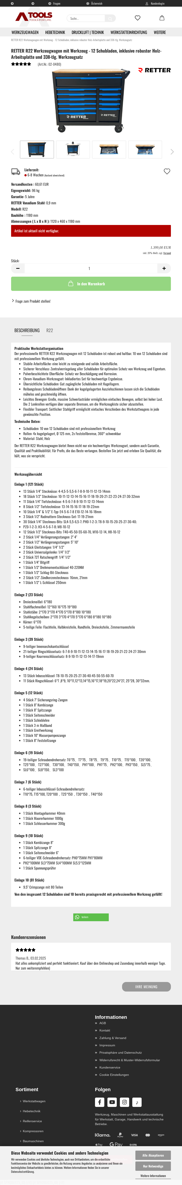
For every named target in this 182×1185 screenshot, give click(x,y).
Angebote (13, 8)
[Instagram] (124, 1102)
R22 (49, 330)
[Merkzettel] (137, 18)
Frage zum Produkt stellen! (33, 301)
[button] (162, 18)
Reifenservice (32, 1121)
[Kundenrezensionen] (21, 64)
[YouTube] (112, 1102)
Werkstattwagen (34, 1101)
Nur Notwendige (153, 1166)
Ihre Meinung (146, 986)
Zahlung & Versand (112, 1038)
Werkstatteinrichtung (129, 32)
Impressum (107, 1045)
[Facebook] (99, 1102)
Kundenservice (34, 8)
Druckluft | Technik (88, 32)
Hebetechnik (55, 32)
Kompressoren (33, 1131)
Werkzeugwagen (25, 32)
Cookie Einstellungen (114, 1075)
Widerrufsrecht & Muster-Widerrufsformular (129, 1060)
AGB (102, 1023)
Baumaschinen (33, 1141)
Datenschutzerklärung (22, 1171)
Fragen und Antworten (55, 5)
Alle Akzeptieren (153, 1155)
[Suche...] (110, 18)
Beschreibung (27, 330)
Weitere (160, 32)
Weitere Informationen (153, 1175)
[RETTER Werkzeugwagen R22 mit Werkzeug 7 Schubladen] (91, 100)
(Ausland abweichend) (54, 175)
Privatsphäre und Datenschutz (120, 1052)
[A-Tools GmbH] (32, 17)
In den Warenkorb (91, 283)
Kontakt (104, 1030)
